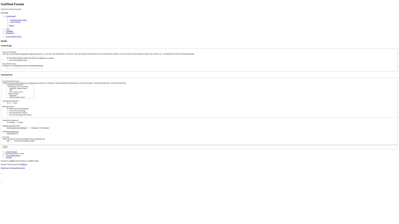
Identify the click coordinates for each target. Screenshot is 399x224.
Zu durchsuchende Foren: (10, 81)
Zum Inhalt (4, 13)
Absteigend (45, 128)
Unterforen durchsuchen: (10, 101)
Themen (20, 122)
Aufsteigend (34, 128)
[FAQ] (20, 90)
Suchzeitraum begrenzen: (10, 131)
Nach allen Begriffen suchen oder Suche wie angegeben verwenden (31, 58)
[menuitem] (18, 20)
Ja (10, 103)
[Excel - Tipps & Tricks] (20, 92)
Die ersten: (6, 137)
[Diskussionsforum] (20, 94)
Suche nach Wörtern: (9, 52)
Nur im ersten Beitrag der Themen (20, 115)
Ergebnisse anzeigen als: (10, 120)
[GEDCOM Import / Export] (20, 97)
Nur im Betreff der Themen (18, 113)
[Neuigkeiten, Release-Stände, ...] (20, 88)
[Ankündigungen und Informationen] (20, 87)
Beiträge (12, 122)
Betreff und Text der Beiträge (18, 109)
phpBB (11, 161)
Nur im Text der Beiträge (17, 111)
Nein (15, 103)
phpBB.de (23, 164)
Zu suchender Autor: (9, 64)
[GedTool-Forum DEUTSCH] (20, 85)
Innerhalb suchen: (8, 106)
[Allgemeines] (20, 95)
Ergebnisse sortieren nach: (11, 126)
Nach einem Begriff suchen (18, 60)
